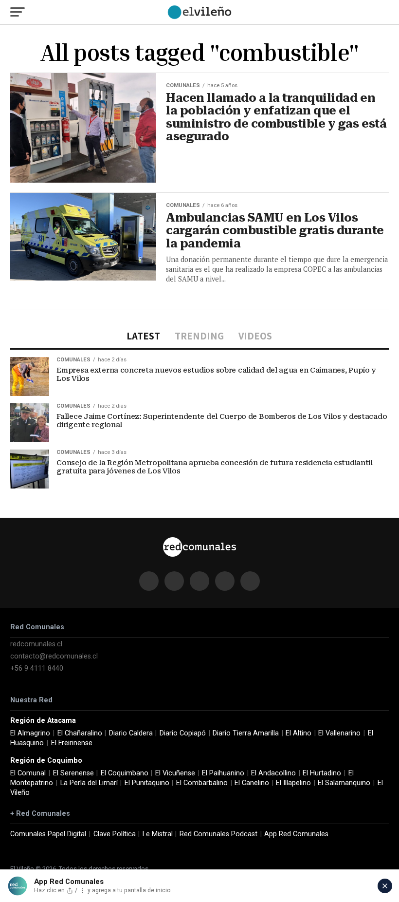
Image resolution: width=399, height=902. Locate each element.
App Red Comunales (296, 834)
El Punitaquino (147, 783)
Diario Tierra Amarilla (246, 733)
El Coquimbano (124, 773)
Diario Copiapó (183, 733)
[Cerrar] (385, 886)
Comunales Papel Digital (48, 834)
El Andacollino (273, 773)
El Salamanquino (344, 783)
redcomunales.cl (36, 644)
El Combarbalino (202, 783)
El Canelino (252, 783)
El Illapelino (293, 783)
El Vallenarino (339, 733)
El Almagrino (30, 733)
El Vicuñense (175, 773)
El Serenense (73, 773)
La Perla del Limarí (89, 783)
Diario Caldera (131, 733)
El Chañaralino (79, 733)
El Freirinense (71, 743)
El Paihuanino (223, 773)
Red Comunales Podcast (218, 834)
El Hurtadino (322, 773)
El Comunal (28, 773)
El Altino (298, 733)
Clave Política (114, 834)
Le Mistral (158, 834)
